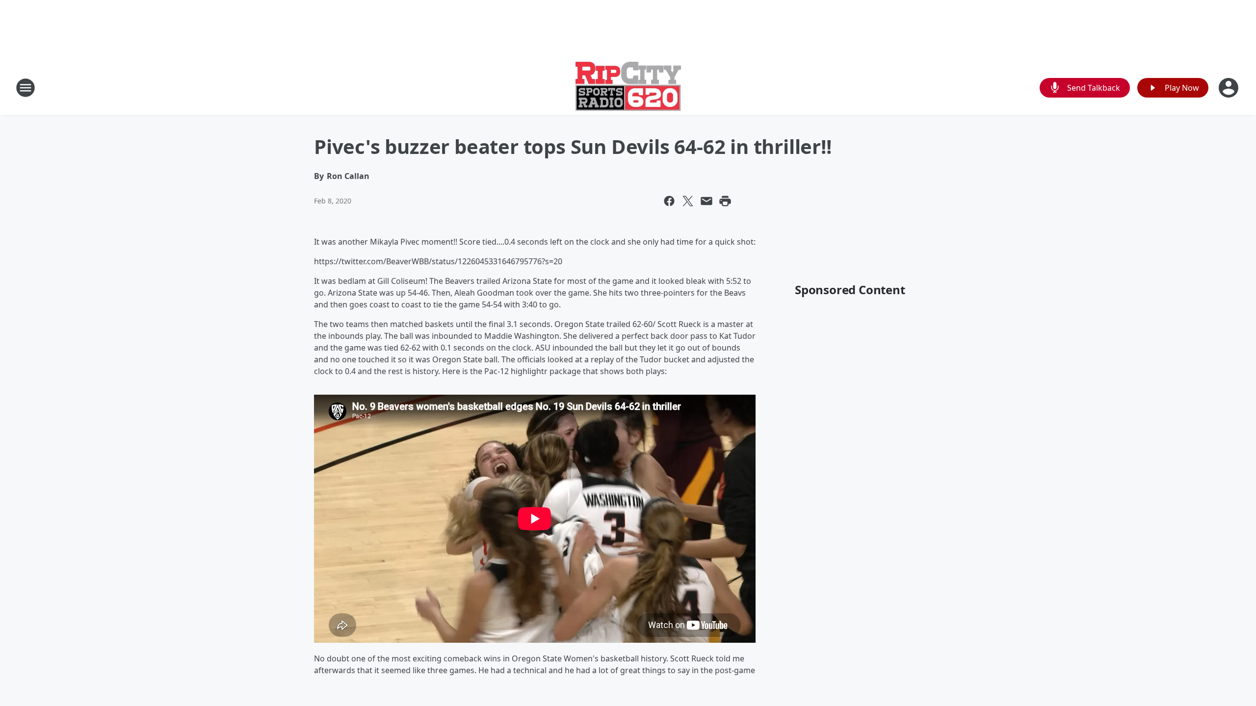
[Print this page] (725, 201)
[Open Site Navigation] (25, 88)
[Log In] (1229, 88)
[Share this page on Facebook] (669, 201)
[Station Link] (628, 87)
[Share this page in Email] (706, 201)
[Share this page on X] (688, 201)
